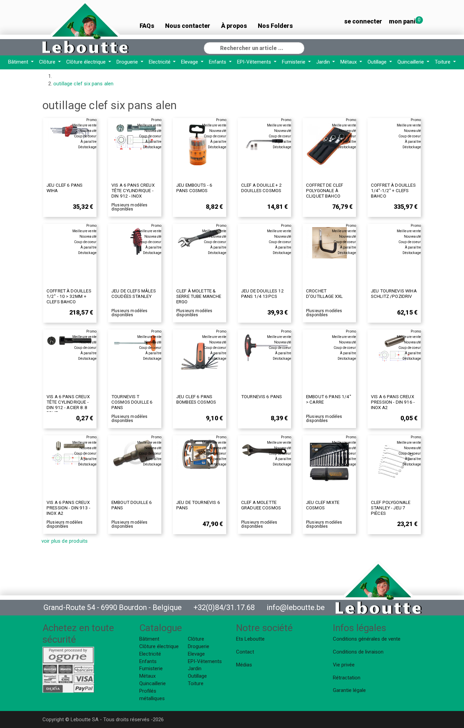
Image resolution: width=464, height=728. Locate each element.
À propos (234, 25)
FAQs (147, 25)
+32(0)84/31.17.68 (224, 607)
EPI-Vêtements (254, 62)
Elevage (190, 62)
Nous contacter (187, 25)
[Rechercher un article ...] (299, 47)
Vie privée (344, 665)
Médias (244, 665)
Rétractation (346, 678)
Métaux (349, 62)
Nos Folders (275, 25)
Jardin (323, 62)
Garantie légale (349, 690)
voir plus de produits (64, 541)
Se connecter (363, 21)
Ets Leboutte (250, 639)
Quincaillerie (411, 62)
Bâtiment (19, 62)
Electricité (160, 62)
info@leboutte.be (296, 607)
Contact (245, 652)
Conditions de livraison (358, 652)
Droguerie (128, 62)
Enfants (218, 62)
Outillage (378, 62)
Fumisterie (294, 62)
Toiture (443, 62)
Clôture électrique (86, 62)
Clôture (48, 62)
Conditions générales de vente (366, 639)
